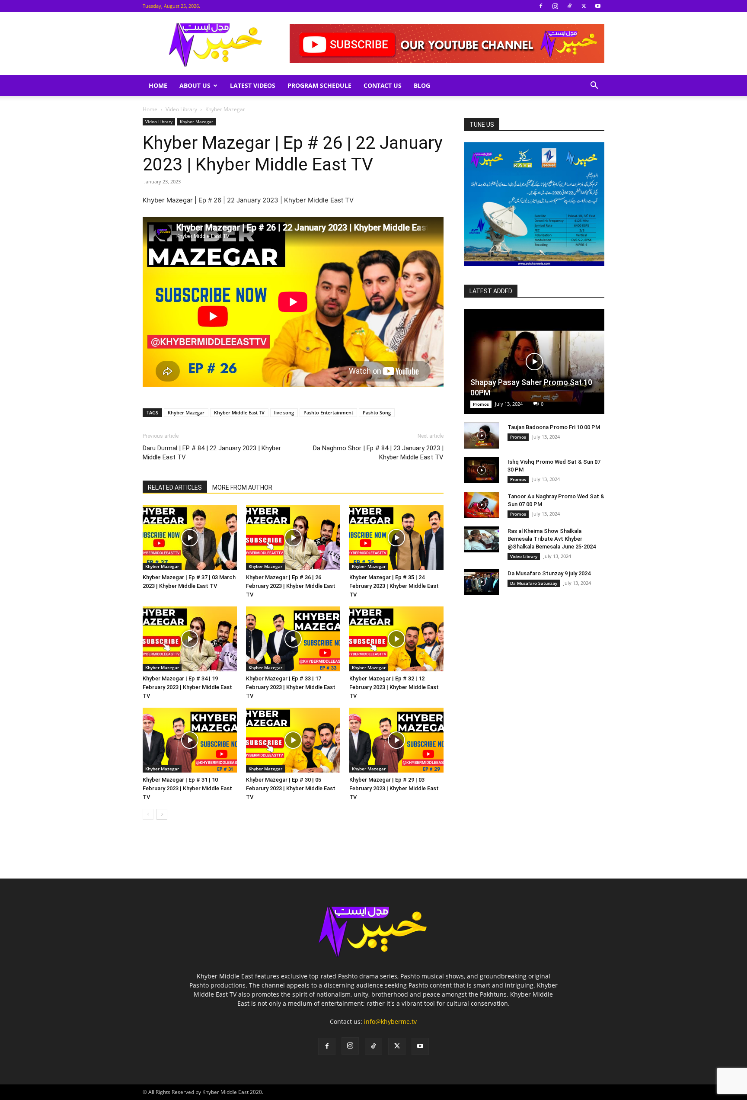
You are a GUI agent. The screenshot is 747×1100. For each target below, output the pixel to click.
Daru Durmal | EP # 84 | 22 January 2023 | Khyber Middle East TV (212, 452)
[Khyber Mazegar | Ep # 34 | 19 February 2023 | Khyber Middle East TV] (190, 638)
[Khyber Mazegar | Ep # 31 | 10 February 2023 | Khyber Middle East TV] (190, 740)
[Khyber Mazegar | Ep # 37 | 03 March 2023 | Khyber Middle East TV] (190, 537)
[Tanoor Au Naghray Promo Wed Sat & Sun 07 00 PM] (481, 505)
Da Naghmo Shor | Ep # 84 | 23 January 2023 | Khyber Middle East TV (378, 452)
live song (284, 412)
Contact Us (383, 85)
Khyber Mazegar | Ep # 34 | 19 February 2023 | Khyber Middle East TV (187, 687)
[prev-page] (148, 814)
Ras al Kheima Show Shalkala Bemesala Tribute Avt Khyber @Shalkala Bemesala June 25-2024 (552, 539)
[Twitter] (583, 6)
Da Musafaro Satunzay (533, 583)
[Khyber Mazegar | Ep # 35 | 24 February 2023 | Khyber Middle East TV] (396, 537)
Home (158, 85)
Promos (481, 404)
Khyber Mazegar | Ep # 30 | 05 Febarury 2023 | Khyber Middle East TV (290, 788)
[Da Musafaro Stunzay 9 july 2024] (481, 582)
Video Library (181, 109)
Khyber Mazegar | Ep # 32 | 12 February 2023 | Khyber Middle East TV (394, 687)
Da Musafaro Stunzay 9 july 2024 (549, 573)
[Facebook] (540, 6)
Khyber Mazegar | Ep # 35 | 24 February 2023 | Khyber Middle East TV (394, 586)
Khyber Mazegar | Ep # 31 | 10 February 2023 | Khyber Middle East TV (187, 788)
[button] (594, 86)
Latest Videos (252, 85)
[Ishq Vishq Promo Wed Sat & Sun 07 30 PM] (481, 470)
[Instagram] (555, 6)
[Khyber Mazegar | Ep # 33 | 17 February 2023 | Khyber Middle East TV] (293, 638)
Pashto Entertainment (328, 412)
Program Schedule (319, 85)
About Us (195, 85)
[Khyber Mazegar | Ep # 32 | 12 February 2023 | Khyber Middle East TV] (396, 638)
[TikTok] (569, 6)
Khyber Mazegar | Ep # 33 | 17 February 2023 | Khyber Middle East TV (290, 687)
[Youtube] (597, 6)
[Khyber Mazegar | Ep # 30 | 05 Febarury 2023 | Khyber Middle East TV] (293, 740)
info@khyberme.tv (390, 1021)
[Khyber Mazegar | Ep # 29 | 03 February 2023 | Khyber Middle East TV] (396, 740)
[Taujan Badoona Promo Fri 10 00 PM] (481, 436)
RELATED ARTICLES (175, 487)
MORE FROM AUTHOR (242, 487)
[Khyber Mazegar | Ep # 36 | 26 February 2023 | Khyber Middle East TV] (293, 537)
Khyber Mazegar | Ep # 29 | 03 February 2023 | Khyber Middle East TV (394, 788)
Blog (422, 85)
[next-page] (161, 814)
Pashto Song (377, 412)
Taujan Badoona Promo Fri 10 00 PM (554, 427)
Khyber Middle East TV (239, 412)
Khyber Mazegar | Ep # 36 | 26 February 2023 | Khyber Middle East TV (290, 586)
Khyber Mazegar (196, 122)
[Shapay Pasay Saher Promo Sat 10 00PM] (534, 361)
